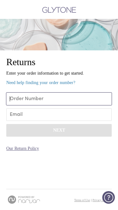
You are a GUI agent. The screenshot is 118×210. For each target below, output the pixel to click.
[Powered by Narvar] (24, 200)
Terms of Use (82, 200)
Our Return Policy (22, 148)
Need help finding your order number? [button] (40, 82)
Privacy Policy (101, 200)
